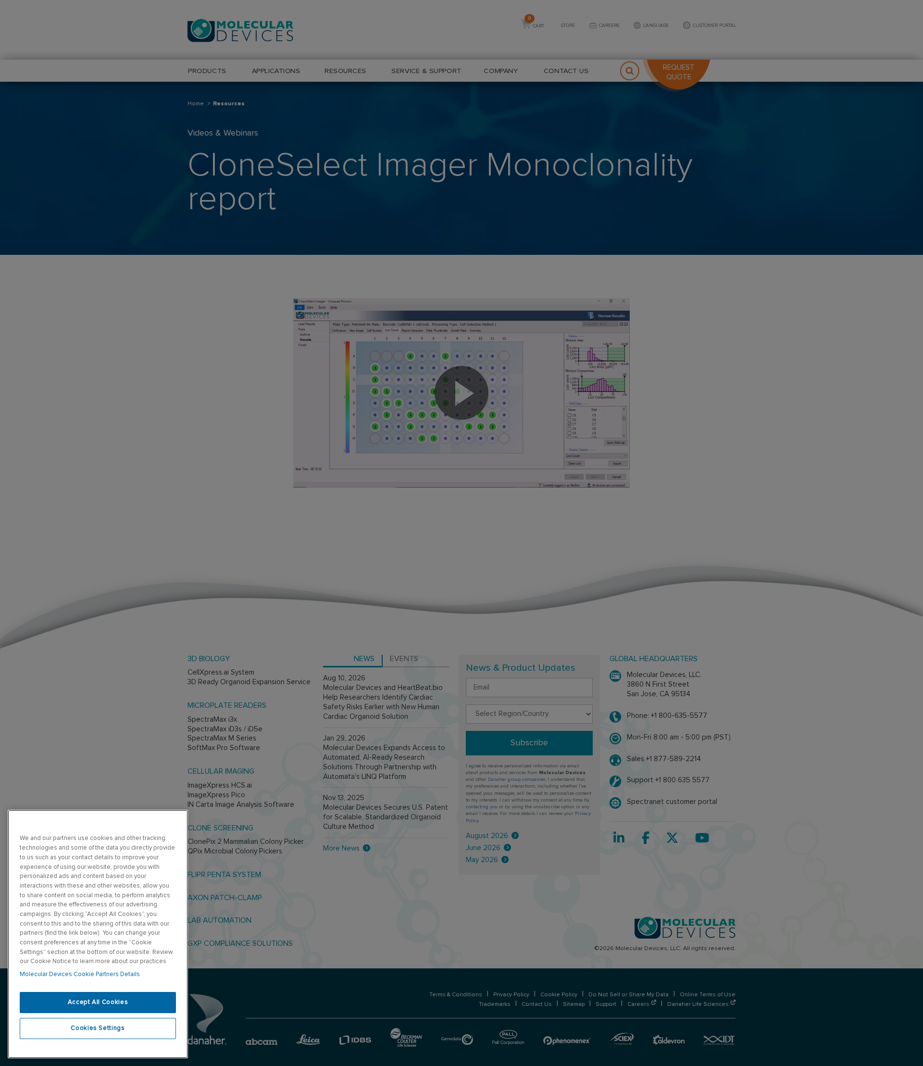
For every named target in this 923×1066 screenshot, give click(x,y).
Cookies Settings (98, 1028)
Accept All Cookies (98, 1002)
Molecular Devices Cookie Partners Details (80, 974)
